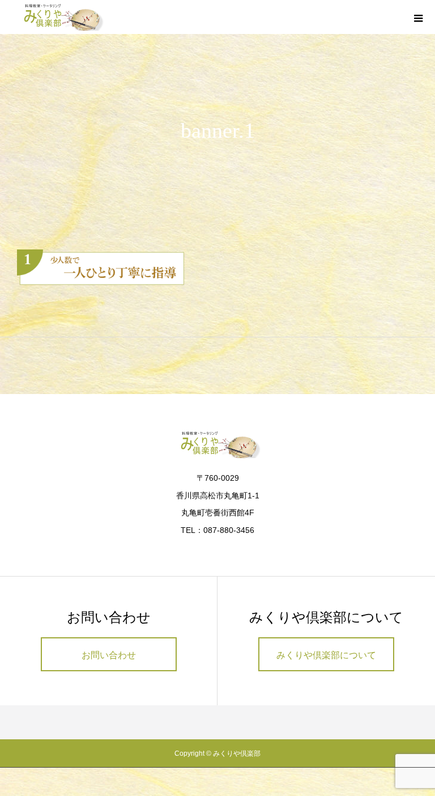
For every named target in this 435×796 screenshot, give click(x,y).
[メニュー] (418, 17)
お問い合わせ (109, 655)
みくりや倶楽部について (326, 655)
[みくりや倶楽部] (61, 17)
